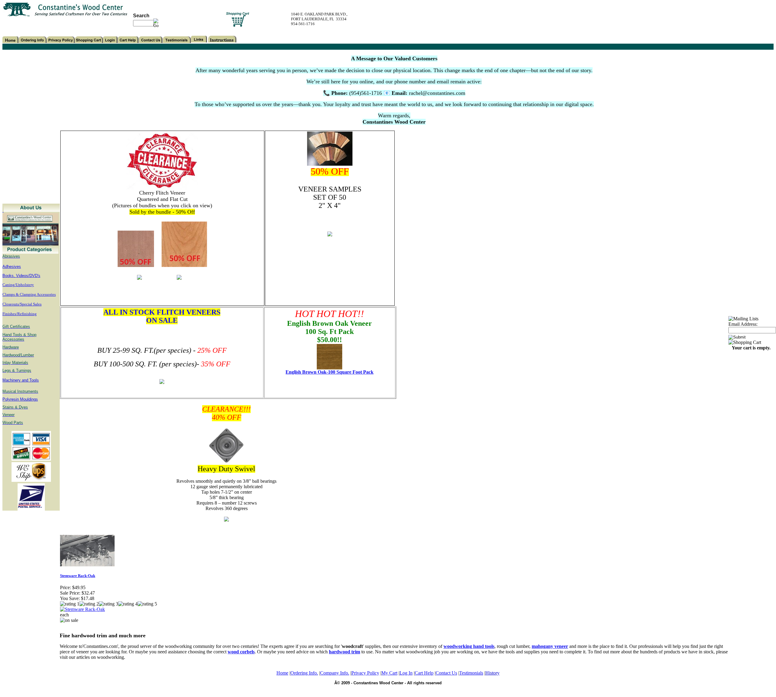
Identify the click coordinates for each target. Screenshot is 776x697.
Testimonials (471, 672)
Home (282, 672)
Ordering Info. (304, 672)
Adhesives (11, 266)
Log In (406, 672)
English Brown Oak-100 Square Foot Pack (329, 372)
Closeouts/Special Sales (22, 304)
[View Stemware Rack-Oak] (82, 609)
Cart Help (424, 672)
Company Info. (334, 672)
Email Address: (743, 324)
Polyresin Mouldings (20, 399)
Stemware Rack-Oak (77, 575)
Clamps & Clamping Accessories (29, 294)
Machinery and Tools (20, 380)
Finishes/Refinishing (19, 314)
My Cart (389, 672)
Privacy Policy (365, 672)
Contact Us (446, 672)
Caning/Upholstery (18, 284)
